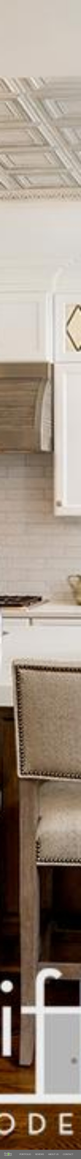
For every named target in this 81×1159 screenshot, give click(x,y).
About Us (53, 1155)
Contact (68, 1155)
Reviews (39, 1155)
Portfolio (25, 1155)
